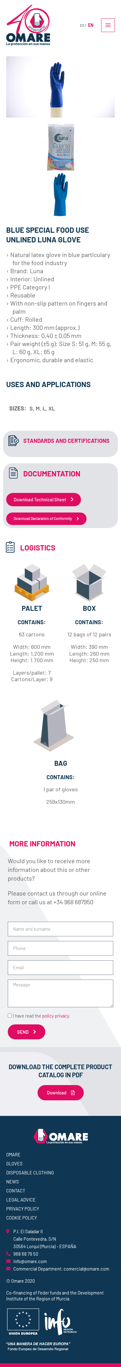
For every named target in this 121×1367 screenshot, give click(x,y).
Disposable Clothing (30, 1172)
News (12, 1181)
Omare (13, 1154)
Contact (15, 1190)
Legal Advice (21, 1199)
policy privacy (55, 1015)
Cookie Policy (21, 1217)
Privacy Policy (22, 1208)
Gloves (14, 1163)
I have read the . (41, 1015)
